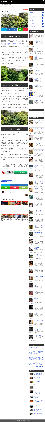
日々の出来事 (4, 181)
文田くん (42, 352)
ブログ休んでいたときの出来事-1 (38, 374)
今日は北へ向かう (37, 397)
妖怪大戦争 (36, 85)
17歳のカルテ (36, 313)
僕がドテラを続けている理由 (39, 121)
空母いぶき (38, 413)
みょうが (31, 364)
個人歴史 (32, 12)
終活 (39, 357)
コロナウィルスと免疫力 (38, 276)
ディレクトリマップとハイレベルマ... (39, 329)
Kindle (41, 359)
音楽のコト (32, 26)
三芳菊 (42, 351)
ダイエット (38, 347)
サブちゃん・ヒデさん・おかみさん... (39, 79)
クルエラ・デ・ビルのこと (39, 70)
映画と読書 (33, 20)
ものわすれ (10, 181)
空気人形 (35, 173)
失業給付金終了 (36, 34)
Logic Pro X (31, 359)
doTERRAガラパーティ (38, 269)
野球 (40, 352)
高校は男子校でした (37, 210)
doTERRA (38, 364)
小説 (42, 360)
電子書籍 (42, 357)
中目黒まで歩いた (37, 388)
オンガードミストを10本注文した (39, 182)
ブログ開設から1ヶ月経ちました (12, 44)
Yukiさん (30, 352)
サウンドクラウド (36, 357)
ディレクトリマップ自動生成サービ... (39, 166)
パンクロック (35, 353)
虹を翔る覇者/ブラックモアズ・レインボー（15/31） (38, 382)
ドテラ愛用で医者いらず (38, 41)
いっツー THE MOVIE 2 (38, 203)
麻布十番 (30, 357)
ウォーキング (31, 347)
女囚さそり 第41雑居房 (38, 232)
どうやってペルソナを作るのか (39, 49)
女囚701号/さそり (37, 195)
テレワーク (33, 352)
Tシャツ (40, 348)
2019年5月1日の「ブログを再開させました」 (12, 43)
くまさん (34, 347)
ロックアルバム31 (37, 363)
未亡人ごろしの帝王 (37, 100)
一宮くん (30, 358)
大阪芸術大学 (34, 358)
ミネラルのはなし (37, 291)
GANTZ (37, 405)
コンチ (37, 352)
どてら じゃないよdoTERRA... (37, 248)
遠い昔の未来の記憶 (36, 359)
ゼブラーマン (36, 254)
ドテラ (34, 364)
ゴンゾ (42, 363)
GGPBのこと (36, 92)
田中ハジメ (31, 353)
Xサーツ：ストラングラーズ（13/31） (38, 401)
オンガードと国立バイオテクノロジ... (39, 226)
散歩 (32, 357)
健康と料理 (32, 15)
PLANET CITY (31, 362)
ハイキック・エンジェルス (39, 188)
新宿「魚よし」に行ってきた (39, 151)
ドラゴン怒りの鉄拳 (37, 335)
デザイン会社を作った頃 (38, 320)
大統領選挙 (39, 351)
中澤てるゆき (39, 358)
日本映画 (40, 366)
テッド (35, 63)
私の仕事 (32, 23)
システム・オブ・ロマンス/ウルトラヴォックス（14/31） (38, 392)
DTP (38, 352)
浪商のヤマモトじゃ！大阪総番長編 (39, 57)
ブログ (42, 358)
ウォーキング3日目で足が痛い (38, 410)
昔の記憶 (35, 362)
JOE (42, 348)
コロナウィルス (34, 366)
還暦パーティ (35, 351)
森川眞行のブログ (7, 1)
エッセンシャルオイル (35, 348)
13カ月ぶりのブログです (38, 378)
